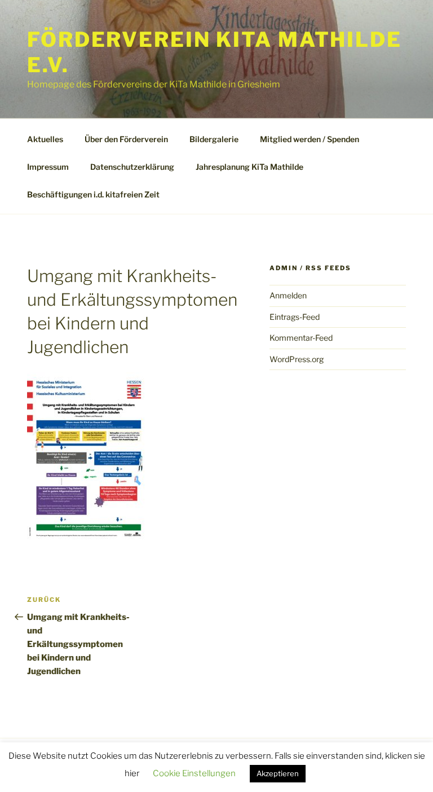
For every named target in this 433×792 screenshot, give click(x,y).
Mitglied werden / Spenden (309, 139)
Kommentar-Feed (301, 337)
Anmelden (288, 295)
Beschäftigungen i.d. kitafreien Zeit (93, 194)
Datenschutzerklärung (132, 166)
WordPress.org (296, 359)
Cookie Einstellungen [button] (194, 773)
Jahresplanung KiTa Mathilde (249, 166)
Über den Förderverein (126, 139)
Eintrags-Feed (294, 317)
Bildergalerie (213, 139)
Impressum (48, 166)
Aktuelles (45, 139)
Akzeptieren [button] (278, 773)
